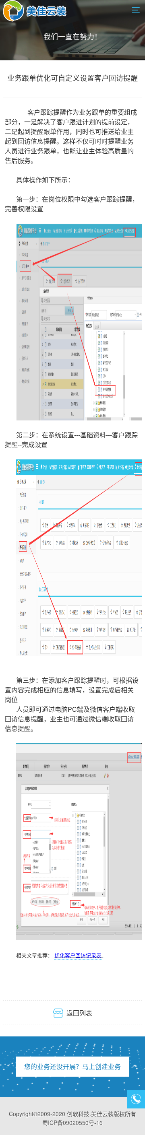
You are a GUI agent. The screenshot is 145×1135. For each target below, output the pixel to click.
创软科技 (78, 1114)
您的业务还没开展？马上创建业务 (72, 1066)
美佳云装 (102, 1114)
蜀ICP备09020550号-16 (72, 1123)
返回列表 (72, 1013)
